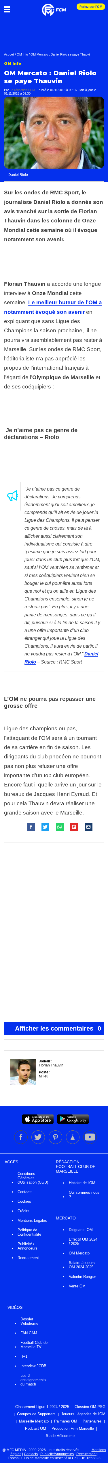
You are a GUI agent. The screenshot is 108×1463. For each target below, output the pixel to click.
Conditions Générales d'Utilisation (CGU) (33, 1177)
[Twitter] (38, 1143)
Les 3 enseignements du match (33, 1379)
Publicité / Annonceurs (27, 1246)
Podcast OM (35, 1428)
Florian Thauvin (51, 1065)
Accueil (9, 54)
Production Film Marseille (73, 1428)
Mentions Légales (32, 1220)
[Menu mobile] (8, 9)
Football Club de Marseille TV (34, 1344)
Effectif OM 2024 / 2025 (83, 1241)
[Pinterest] (56, 1143)
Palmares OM (65, 1421)
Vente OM (77, 1286)
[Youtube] (90, 1143)
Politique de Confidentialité (29, 1232)
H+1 (23, 1356)
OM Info (22, 54)
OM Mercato (79, 1253)
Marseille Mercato (34, 1421)
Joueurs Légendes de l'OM (83, 1414)
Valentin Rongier (82, 1276)
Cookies (24, 1201)
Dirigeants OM (81, 1230)
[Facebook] (21, 1143)
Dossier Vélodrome (29, 1321)
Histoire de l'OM (82, 1183)
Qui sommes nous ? (84, 1194)
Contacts (25, 1192)
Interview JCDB (33, 1366)
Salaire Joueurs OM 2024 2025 (82, 1265)
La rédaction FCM (22, 90)
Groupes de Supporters (36, 1414)
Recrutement (28, 1258)
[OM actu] (54, 7)
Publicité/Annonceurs (57, 1454)
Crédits (23, 1211)
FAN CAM (28, 1333)
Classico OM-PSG (90, 1407)
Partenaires (92, 1421)
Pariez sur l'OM (90, 6)
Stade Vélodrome (60, 1435)
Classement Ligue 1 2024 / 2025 (42, 1407)
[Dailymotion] (73, 1143)
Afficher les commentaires (58, 1028)
